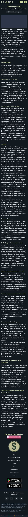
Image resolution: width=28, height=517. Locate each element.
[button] (25, 2)
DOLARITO (7, 2)
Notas (14, 463)
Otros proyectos (14, 469)
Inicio (14, 454)
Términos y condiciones (14, 460)
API (14, 466)
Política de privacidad (14, 457)
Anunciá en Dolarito (14, 472)
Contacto (14, 475)
